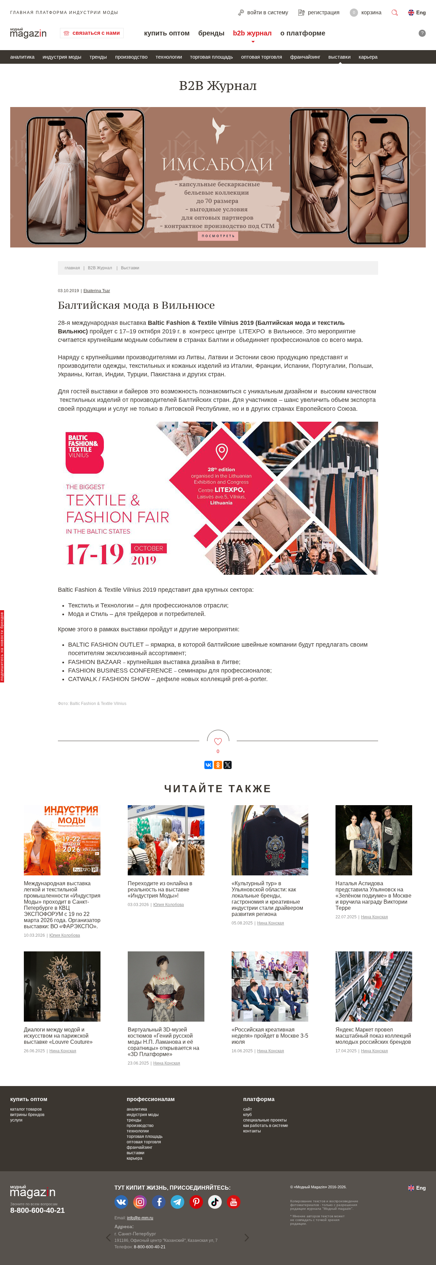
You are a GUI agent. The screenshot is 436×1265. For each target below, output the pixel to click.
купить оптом (167, 33)
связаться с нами (96, 33)
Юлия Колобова (64, 935)
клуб (247, 1114)
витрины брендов (27, 1114)
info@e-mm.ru (140, 1218)
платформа (259, 1099)
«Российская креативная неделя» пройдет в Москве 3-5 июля (270, 1036)
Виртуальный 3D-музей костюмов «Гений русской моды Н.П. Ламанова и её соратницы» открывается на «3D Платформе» (163, 1042)
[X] (227, 765)
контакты (252, 1131)
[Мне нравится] (218, 737)
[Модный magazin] (28, 33)
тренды (98, 57)
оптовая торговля (261, 57)
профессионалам (151, 1099)
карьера (368, 57)
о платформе (302, 33)
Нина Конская (270, 923)
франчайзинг (305, 57)
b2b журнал (252, 33)
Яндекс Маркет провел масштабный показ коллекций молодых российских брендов (373, 1036)
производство (131, 57)
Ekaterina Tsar (96, 290)
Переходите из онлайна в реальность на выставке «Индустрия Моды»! (160, 889)
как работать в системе (265, 1125)
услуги (16, 1120)
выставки (339, 57)
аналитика (22, 57)
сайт (247, 1109)
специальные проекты (265, 1120)
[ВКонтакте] (208, 765)
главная (72, 268)
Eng (421, 12)
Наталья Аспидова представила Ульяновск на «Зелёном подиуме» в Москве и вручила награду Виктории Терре (373, 895)
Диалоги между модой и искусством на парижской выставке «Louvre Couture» (58, 1036)
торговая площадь (211, 57)
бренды (211, 33)
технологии (169, 57)
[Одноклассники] (218, 765)
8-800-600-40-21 (37, 1210)
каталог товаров (26, 1109)
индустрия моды (62, 57)
